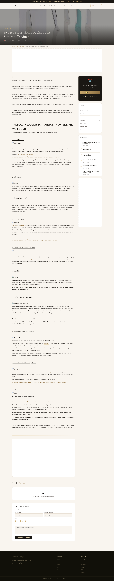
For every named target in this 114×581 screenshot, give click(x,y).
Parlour (18, 6)
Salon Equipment (84, 110)
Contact (73, 5)
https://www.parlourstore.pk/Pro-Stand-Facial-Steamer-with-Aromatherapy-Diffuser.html (36, 157)
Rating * (17, 518)
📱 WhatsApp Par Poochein (90, 96)
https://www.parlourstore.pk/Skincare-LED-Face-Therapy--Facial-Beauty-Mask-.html (35, 240)
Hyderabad (83, 569)
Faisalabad (83, 572)
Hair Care (82, 120)
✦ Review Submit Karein (23, 537)
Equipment (60, 5)
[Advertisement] (57, 60)
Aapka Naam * (18, 512)
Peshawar (83, 567)
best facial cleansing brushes (47, 372)
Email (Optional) (48, 512)
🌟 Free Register (90, 92)
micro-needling (28, 259)
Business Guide (83, 126)
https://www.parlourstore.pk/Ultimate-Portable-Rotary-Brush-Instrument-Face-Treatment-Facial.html (39, 382)
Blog (55, 5)
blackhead (46, 343)
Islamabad (83, 564)
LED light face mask (18, 225)
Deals (50, 5)
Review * (17, 524)
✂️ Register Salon (96, 5)
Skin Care (8, 28)
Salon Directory (83, 114)
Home (41, 5)
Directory (66, 5)
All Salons (59, 562)
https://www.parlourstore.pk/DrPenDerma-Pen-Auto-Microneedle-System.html (33, 402)
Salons (46, 5)
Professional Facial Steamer (25, 154)
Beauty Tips (83, 123)
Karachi (83, 559)
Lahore (82, 562)
